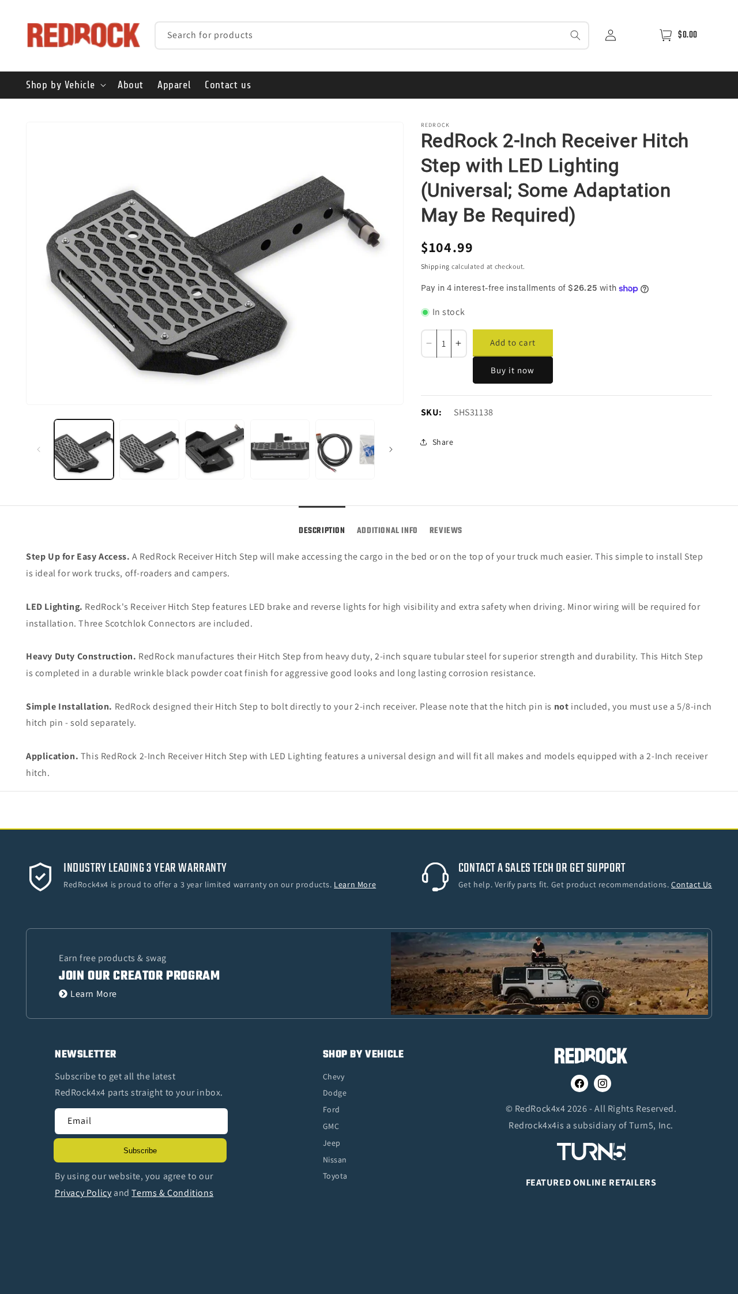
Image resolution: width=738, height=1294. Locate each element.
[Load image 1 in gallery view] (84, 449)
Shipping (435, 266)
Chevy (334, 1076)
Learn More (93, 993)
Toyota (335, 1176)
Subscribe (140, 1150)
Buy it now (512, 370)
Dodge (335, 1092)
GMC (331, 1126)
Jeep (332, 1143)
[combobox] (372, 35)
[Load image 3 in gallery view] (214, 449)
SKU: (431, 412)
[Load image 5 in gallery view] (345, 449)
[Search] (575, 35)
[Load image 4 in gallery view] (280, 449)
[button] (65, 85)
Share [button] (443, 442)
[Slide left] (38, 449)
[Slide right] (391, 449)
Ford (331, 1109)
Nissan (335, 1159)
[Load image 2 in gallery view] (149, 449)
